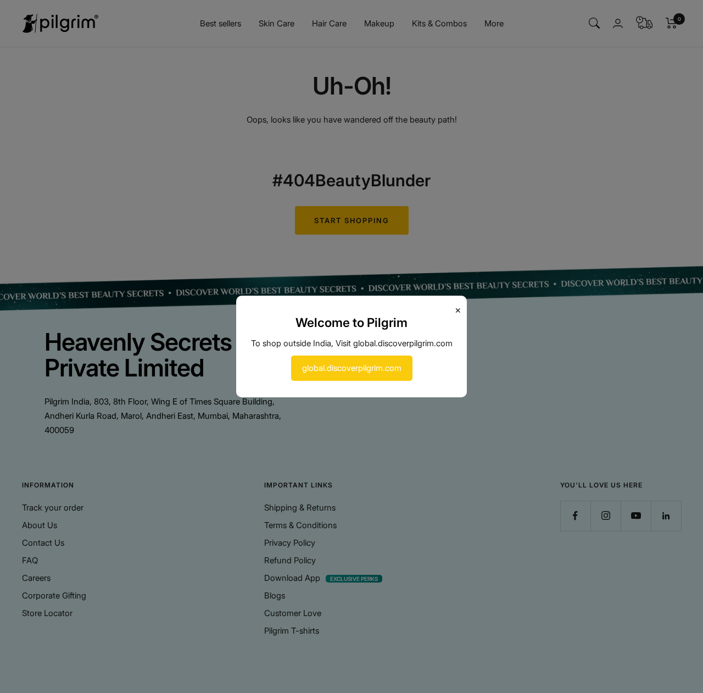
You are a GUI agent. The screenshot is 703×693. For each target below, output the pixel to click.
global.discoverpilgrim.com (351, 368)
